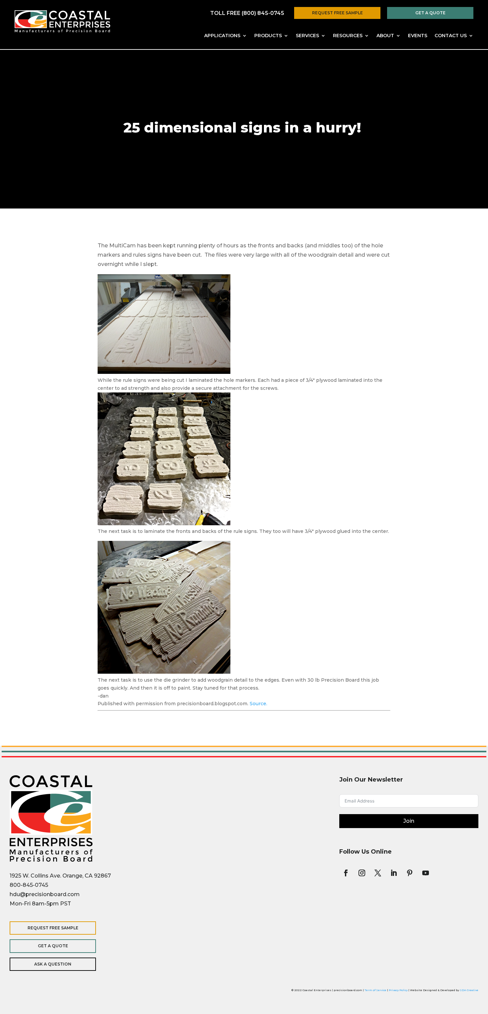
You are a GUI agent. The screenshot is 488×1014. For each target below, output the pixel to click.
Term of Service (375, 990)
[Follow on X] (377, 873)
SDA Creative (469, 990)
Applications (222, 36)
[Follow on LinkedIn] (393, 873)
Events (417, 36)
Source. (258, 704)
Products (268, 36)
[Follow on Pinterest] (409, 873)
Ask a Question (52, 964)
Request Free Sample (337, 12)
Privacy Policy (398, 990)
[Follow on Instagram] (361, 873)
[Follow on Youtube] (425, 873)
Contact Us (451, 36)
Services (307, 36)
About (385, 36)
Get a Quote (430, 12)
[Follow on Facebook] (346, 873)
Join (408, 821)
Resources (348, 36)
